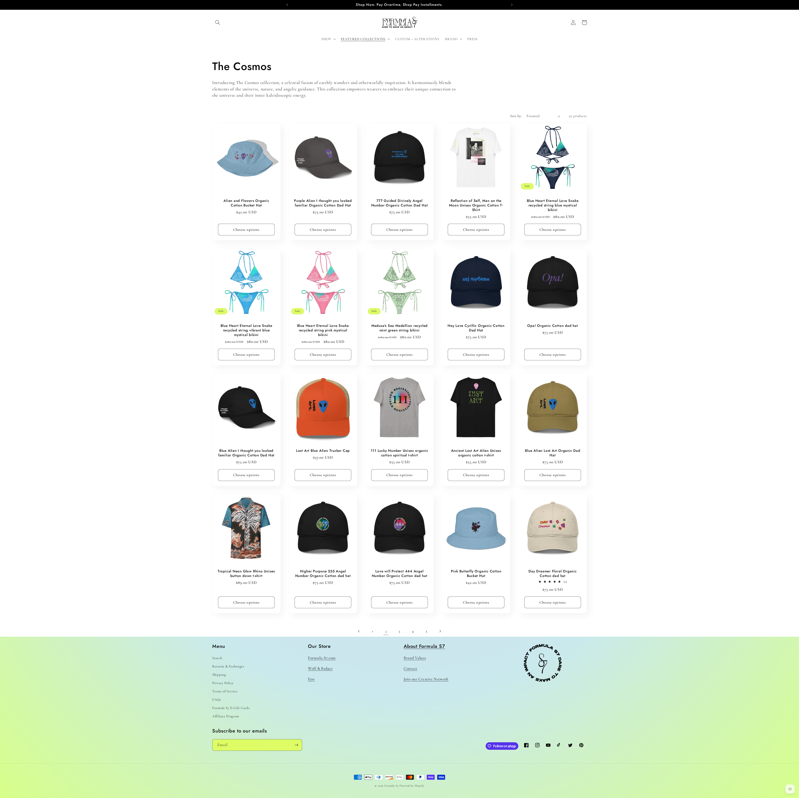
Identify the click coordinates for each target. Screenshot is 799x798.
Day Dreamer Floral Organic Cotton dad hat (553, 573)
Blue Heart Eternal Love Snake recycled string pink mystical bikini (323, 330)
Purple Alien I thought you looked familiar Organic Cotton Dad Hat (323, 203)
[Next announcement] (511, 4)
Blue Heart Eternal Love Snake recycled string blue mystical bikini (553, 205)
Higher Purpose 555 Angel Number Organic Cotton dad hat (323, 573)
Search (217, 658)
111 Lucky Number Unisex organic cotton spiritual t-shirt (399, 453)
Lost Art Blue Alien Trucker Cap (323, 451)
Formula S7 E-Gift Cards (231, 708)
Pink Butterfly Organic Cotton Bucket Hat (476, 573)
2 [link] (386, 631)
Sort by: (516, 116)
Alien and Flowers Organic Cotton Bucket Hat (246, 203)
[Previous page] (359, 631)
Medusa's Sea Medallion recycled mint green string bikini (399, 328)
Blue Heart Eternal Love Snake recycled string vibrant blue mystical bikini (246, 330)
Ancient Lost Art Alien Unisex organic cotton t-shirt (476, 453)
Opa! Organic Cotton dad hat (552, 326)
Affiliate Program (225, 716)
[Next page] (439, 631)
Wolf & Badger (320, 668)
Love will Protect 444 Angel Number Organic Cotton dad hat (399, 573)
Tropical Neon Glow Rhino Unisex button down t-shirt (246, 573)
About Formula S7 (424, 646)
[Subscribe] (296, 745)
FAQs (216, 699)
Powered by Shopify (412, 785)
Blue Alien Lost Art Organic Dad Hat (552, 453)
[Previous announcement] (287, 4)
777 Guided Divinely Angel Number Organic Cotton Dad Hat (399, 203)
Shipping (219, 674)
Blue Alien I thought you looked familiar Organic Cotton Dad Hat (246, 453)
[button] (217, 22)
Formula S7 (392, 785)
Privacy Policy (222, 683)
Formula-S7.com (322, 657)
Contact (410, 668)
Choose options (246, 229)
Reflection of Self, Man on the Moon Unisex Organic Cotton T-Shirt (476, 205)
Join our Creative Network (426, 679)
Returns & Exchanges (228, 666)
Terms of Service (225, 691)
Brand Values (415, 657)
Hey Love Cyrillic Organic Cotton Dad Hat (476, 328)
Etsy (311, 679)
